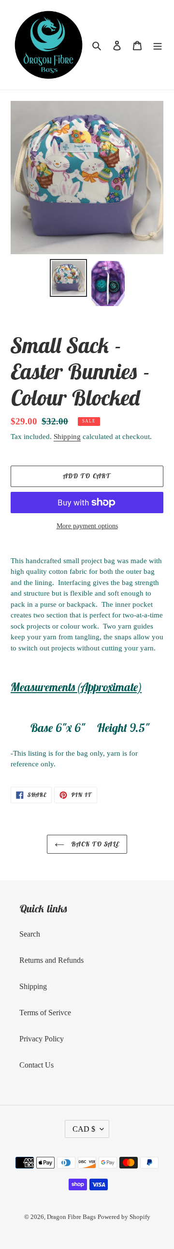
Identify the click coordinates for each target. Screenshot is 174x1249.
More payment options (87, 526)
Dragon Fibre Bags (71, 1216)
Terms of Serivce (45, 1012)
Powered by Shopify (124, 1216)
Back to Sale (94, 844)
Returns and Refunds (51, 960)
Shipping (67, 436)
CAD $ (83, 1129)
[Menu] (157, 45)
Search (29, 934)
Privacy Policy (41, 1039)
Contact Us (36, 1065)
